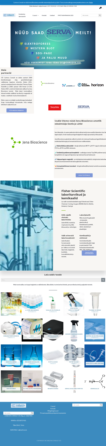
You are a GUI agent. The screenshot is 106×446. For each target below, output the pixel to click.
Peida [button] (91, 2)
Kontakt (53, 408)
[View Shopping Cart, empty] (99, 8)
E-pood (53, 406)
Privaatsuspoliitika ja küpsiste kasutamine (53, 413)
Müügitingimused (53, 411)
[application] (38, 15)
